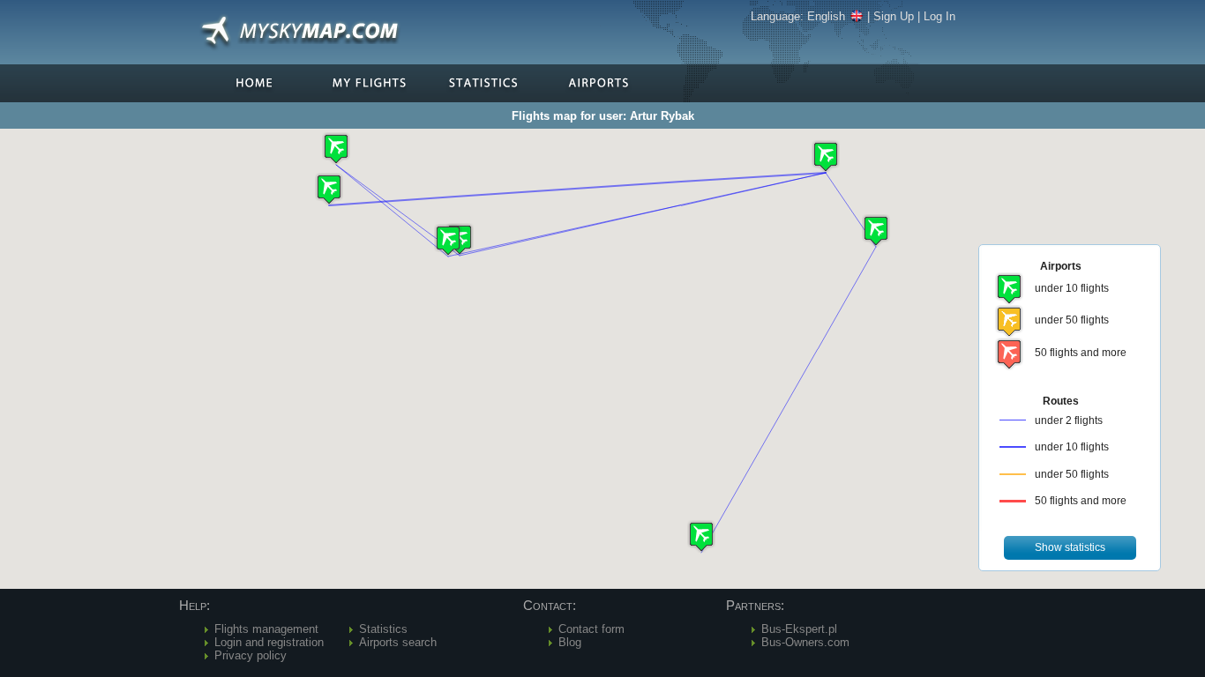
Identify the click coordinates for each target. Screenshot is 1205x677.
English (826, 16)
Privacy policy (250, 655)
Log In (939, 16)
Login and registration (269, 642)
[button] (826, 156)
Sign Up (893, 16)
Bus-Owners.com (805, 642)
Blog (569, 642)
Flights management (266, 629)
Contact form (591, 629)
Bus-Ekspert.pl (799, 629)
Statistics (383, 629)
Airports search (398, 642)
